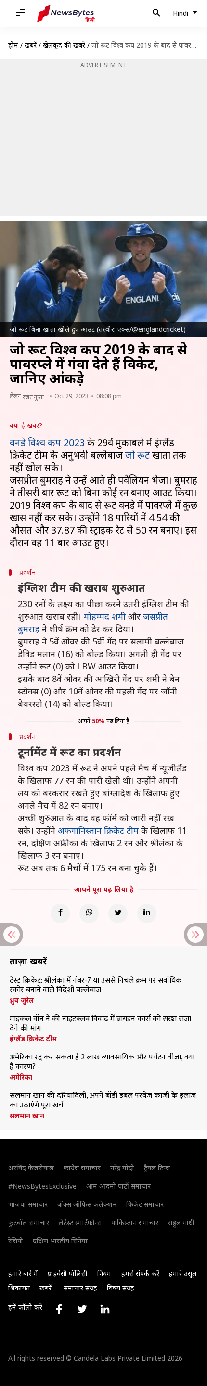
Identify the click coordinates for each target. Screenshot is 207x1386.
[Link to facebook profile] (58, 1309)
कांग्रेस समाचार (82, 1167)
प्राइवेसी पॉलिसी (68, 1273)
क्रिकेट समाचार (145, 1204)
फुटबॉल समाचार (28, 1222)
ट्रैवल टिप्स (157, 1167)
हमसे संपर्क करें (140, 1273)
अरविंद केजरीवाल (31, 1167)
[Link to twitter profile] (81, 1309)
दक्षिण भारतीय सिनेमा (60, 1240)
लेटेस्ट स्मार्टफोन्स (80, 1222)
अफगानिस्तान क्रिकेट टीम (98, 830)
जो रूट (137, 455)
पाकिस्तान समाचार (134, 1222)
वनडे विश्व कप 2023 (47, 442)
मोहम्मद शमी (105, 616)
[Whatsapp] (89, 913)
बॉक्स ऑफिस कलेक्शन (86, 1204)
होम (13, 44)
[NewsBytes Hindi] (66, 13)
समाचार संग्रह (80, 1287)
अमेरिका (21, 1077)
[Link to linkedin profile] (104, 1309)
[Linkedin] (146, 913)
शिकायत (19, 1287)
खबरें (31, 44)
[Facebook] (60, 913)
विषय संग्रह (120, 1287)
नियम (104, 1273)
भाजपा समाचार (28, 1204)
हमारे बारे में (23, 1273)
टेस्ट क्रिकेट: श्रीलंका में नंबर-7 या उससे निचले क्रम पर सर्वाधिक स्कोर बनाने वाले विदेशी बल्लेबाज (96, 985)
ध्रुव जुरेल (22, 1000)
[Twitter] (118, 913)
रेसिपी (15, 1240)
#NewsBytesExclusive (42, 1186)
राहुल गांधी (181, 1222)
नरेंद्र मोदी (122, 1167)
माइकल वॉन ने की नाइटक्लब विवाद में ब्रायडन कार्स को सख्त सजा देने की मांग (100, 1023)
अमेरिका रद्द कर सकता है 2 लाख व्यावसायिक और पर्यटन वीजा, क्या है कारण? (102, 1062)
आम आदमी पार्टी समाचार (118, 1186)
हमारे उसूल (183, 1273)
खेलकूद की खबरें (64, 44)
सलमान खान (27, 1115)
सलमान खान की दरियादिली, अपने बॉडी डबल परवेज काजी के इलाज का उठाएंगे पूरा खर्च (103, 1100)
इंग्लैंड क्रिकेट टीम (33, 1038)
